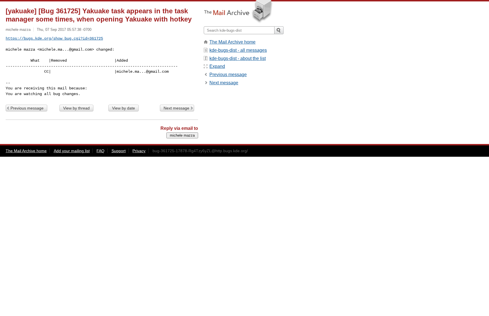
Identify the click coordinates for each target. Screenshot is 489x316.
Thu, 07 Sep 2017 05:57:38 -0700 (64, 29)
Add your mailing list (72, 151)
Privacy (138, 151)
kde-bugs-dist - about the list (237, 58)
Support (118, 151)
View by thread (76, 108)
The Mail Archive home (232, 42)
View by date (123, 108)
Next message (176, 108)
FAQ (100, 151)
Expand (217, 66)
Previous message (27, 108)
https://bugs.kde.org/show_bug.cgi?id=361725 (54, 38)
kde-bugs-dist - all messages (238, 50)
